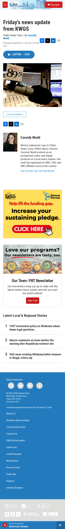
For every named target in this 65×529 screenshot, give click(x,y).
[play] (5, 525)
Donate (54, 4)
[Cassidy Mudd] (10, 142)
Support (10, 481)
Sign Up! (33, 300)
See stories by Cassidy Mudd (37, 171)
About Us (10, 413)
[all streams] (61, 525)
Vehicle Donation (14, 488)
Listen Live (11, 447)
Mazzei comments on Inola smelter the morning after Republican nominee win (31, 342)
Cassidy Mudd (30, 137)
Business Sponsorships (17, 420)
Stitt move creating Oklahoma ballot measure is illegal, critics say (35, 356)
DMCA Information (15, 440)
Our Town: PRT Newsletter (32, 280)
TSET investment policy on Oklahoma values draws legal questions (34, 327)
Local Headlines (14, 114)
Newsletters (12, 461)
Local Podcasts (13, 454)
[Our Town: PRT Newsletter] (32, 259)
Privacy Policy (13, 467)
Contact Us (11, 434)
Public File (11, 474)
